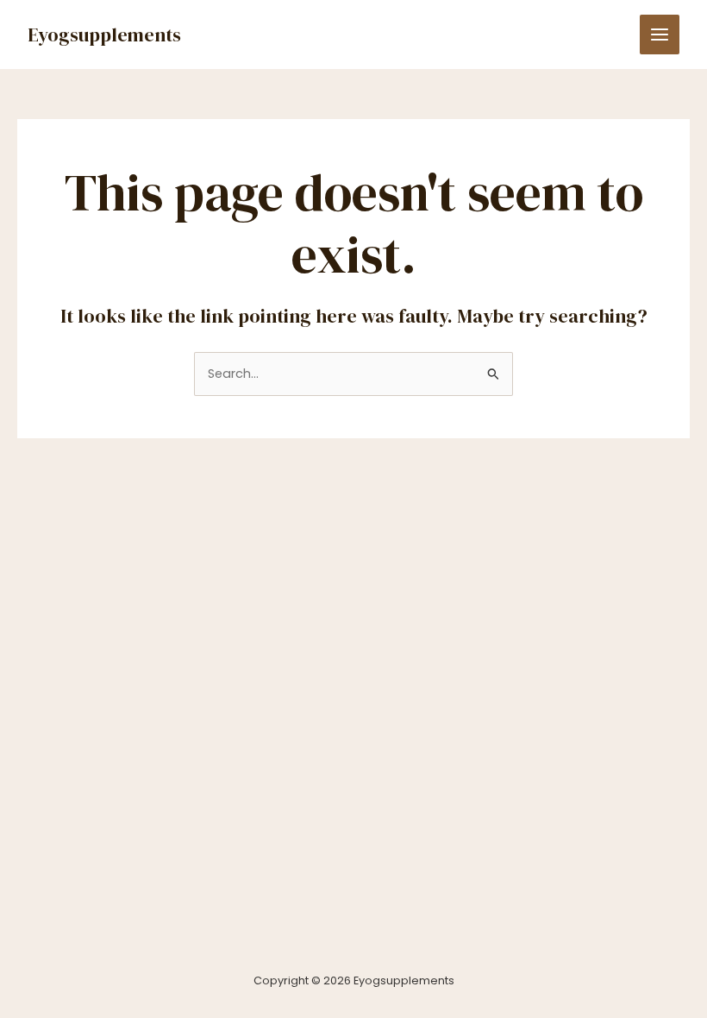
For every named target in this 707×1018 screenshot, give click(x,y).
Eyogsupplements (104, 34)
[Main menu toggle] (659, 34)
